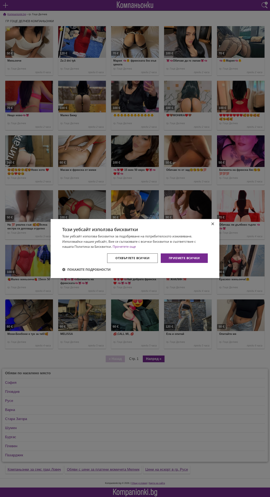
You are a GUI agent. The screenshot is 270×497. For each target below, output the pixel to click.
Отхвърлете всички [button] (132, 258)
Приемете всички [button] (184, 258)
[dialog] (135, 248)
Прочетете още (124, 246)
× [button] (212, 223)
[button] (86, 269)
